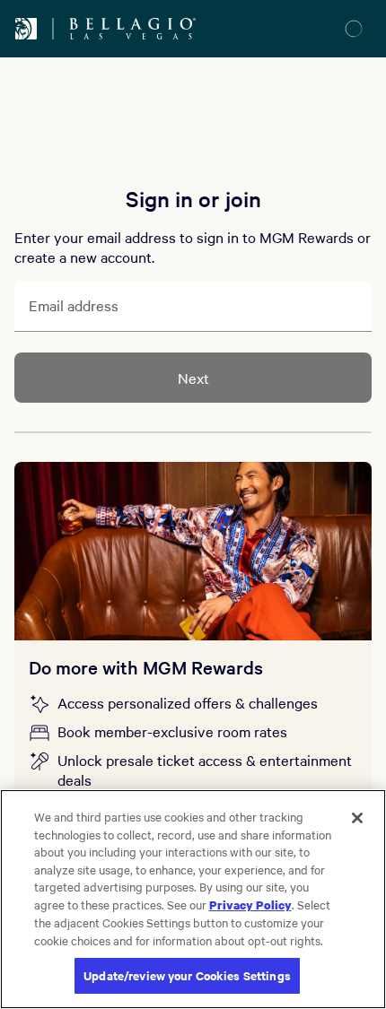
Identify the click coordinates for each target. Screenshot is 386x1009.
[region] (193, 899)
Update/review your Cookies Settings (187, 975)
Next (193, 377)
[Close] (357, 818)
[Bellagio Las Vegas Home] (132, 28)
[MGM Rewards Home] (26, 28)
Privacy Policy (250, 904)
